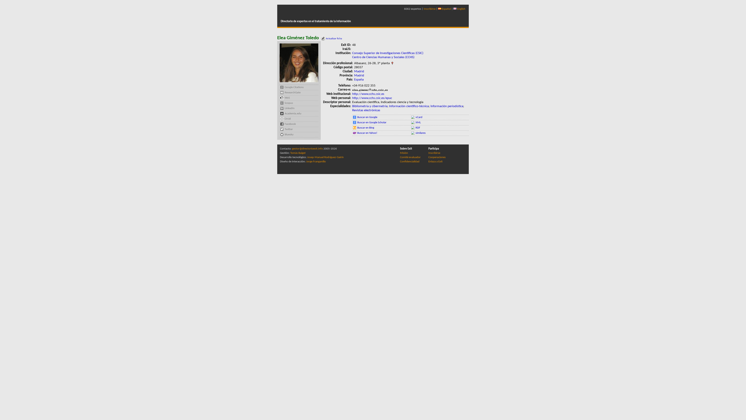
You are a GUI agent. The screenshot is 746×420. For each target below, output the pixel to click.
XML (418, 122)
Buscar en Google (367, 117)
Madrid (359, 71)
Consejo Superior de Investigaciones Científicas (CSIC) (387, 53)
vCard (419, 117)
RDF (418, 127)
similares (421, 133)
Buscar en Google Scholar (371, 122)
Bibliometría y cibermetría (369, 106)
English (461, 9)
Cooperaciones (437, 157)
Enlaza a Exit (435, 161)
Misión (404, 153)
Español (446, 9)
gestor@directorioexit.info (307, 148)
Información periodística (447, 106)
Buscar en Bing (365, 127)
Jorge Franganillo (316, 161)
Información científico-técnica (409, 106)
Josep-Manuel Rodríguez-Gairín (325, 157)
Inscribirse (430, 9)
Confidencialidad (409, 161)
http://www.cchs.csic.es (368, 94)
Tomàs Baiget (298, 153)
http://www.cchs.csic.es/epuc (372, 98)
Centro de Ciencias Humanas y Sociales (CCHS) (383, 57)
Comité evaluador (410, 157)
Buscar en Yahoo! (367, 133)
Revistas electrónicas (366, 110)
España (359, 79)
